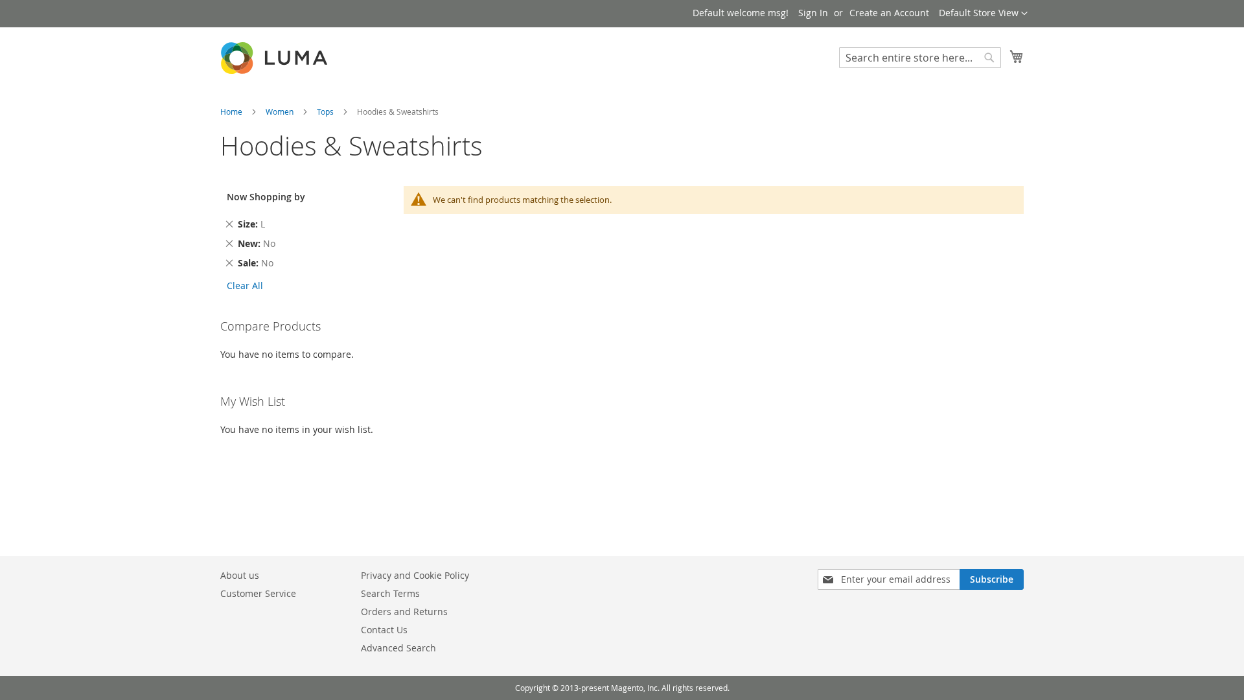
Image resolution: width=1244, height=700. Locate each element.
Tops (326, 111)
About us (239, 575)
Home (232, 111)
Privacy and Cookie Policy (415, 575)
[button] (983, 13)
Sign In (813, 12)
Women (280, 111)
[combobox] (920, 57)
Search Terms (390, 593)
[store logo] (275, 58)
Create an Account (889, 12)
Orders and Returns (404, 611)
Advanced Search (398, 648)
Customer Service (258, 593)
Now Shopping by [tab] (266, 197)
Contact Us (384, 630)
